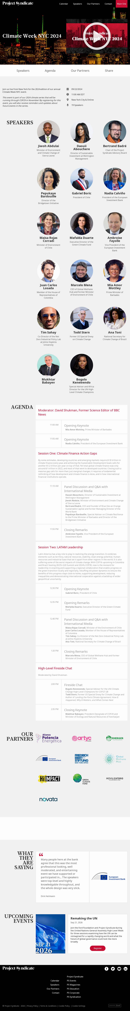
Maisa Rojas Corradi (48, 239)
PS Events (71, 980)
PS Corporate (73, 992)
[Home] (18, 4)
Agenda (50, 70)
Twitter (113, 969)
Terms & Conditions (48, 1006)
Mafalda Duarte (81, 238)
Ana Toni (114, 332)
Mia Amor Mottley (114, 286)
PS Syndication (74, 996)
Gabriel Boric (81, 193)
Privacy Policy (32, 1006)
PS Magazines (73, 984)
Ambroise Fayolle (115, 239)
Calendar (63, 3)
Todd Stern (81, 332)
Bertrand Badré (114, 146)
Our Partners (93, 3)
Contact (108, 3)
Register (98, 948)
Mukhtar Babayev (48, 380)
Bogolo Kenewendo (82, 380)
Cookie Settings (78, 1006)
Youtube (119, 969)
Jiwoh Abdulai (48, 146)
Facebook (106, 969)
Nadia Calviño (114, 193)
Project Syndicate (75, 976)
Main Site (121, 3)
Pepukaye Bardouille (48, 194)
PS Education (73, 988)
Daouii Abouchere (81, 147)
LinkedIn (125, 969)
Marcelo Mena (81, 285)
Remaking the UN (84, 918)
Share (109, 71)
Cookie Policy (64, 1006)
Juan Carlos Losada (48, 286)
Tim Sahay (48, 332)
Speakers (77, 3)
